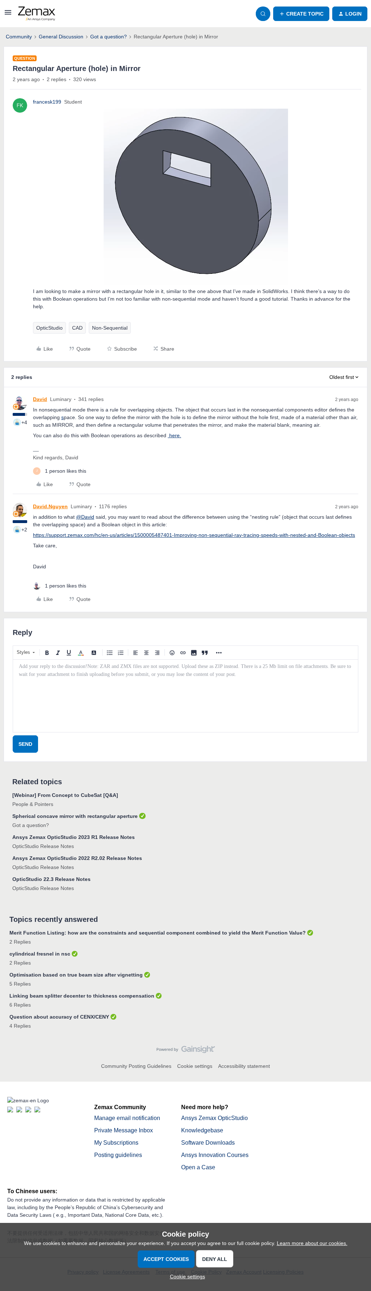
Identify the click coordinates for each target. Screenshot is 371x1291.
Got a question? (108, 36)
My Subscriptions (116, 1143)
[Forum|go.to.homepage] (36, 14)
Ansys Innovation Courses (215, 1155)
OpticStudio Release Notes (43, 846)
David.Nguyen (50, 506)
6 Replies (20, 1005)
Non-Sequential (110, 328)
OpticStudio (49, 328)
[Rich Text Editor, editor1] (185, 696)
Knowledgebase (202, 1130)
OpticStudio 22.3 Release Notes (51, 879)
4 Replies (20, 1026)
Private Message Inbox (123, 1130)
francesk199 (47, 102)
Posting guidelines (118, 1155)
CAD (77, 328)
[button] (8, 15)
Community (19, 36)
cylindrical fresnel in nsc (39, 954)
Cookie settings (194, 1066)
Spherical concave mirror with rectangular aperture (75, 816)
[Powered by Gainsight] (186, 1051)
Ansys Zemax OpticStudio (214, 1118)
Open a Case (198, 1167)
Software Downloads (208, 1143)
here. (174, 435)
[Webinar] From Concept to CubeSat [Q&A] (65, 795)
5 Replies (20, 984)
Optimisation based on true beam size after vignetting (76, 975)
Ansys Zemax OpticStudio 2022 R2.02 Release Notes (77, 858)
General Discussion (61, 36)
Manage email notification (127, 1118)
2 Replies (20, 942)
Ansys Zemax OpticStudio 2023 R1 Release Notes (73, 837)
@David (85, 517)
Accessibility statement (244, 1066)
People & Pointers (32, 804)
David (40, 399)
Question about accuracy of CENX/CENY (59, 1017)
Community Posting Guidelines (136, 1066)
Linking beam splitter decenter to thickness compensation (81, 996)
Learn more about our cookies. (312, 1243)
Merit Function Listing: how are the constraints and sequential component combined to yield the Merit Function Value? (157, 933)
